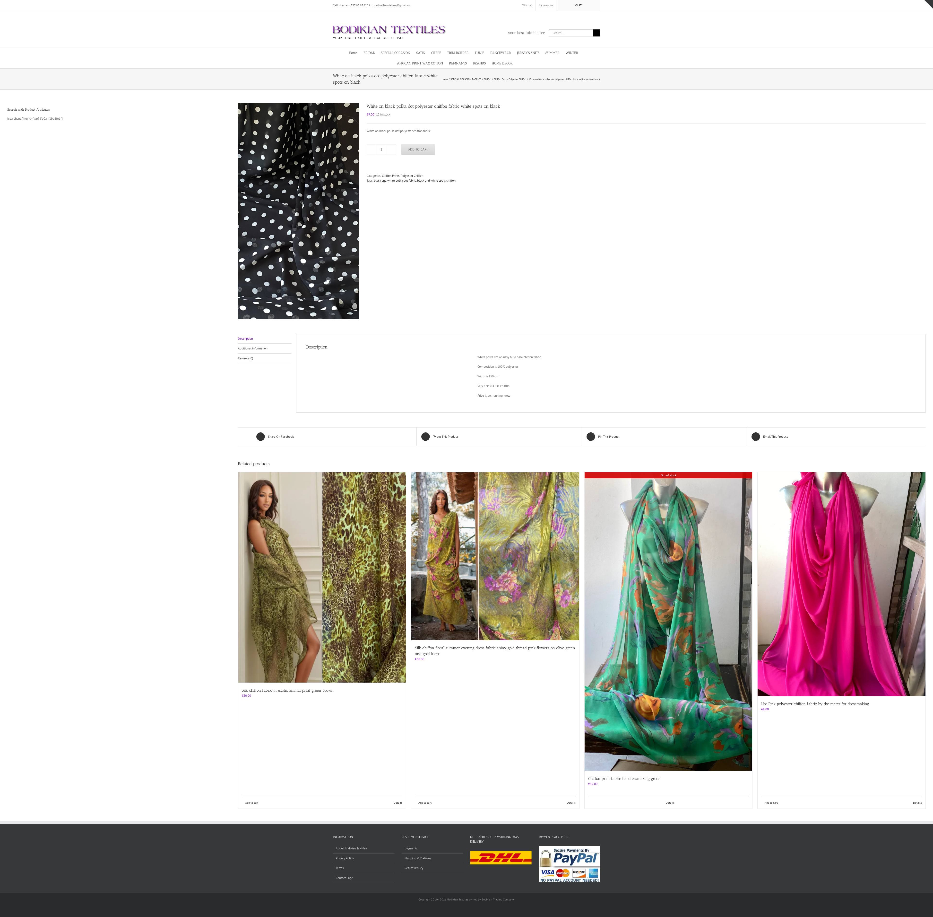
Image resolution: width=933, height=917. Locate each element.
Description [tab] (245, 339)
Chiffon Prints (390, 176)
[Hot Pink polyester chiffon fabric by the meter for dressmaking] (841, 584)
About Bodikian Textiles (351, 848)
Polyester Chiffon (412, 176)
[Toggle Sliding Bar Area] (928, 4)
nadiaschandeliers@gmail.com (393, 5)
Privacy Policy (345, 858)
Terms (340, 868)
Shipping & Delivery (418, 858)
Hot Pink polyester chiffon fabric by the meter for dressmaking (815, 704)
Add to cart (418, 149)
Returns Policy (414, 868)
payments (411, 848)
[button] (528, 63)
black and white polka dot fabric (395, 180)
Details (398, 802)
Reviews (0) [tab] (245, 358)
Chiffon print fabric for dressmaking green (624, 778)
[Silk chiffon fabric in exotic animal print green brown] (322, 577)
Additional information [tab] (253, 348)
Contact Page (344, 878)
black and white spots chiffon (436, 180)
